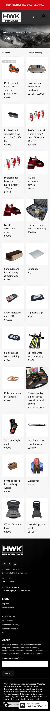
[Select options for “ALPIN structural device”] (30, 170)
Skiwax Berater (8, 616)
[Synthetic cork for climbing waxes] (13, 465)
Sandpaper (33, 268)
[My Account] (33, 17)
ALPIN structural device (33, 181)
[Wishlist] (37, 17)
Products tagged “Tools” (17, 32)
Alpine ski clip (35, 312)
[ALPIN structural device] (37, 162)
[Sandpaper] (37, 254)
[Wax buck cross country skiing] (37, 425)
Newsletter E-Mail (10, 658)
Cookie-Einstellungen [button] (13, 704)
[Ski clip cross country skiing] (13, 337)
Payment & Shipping (10, 624)
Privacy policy (8, 607)
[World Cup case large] (13, 509)
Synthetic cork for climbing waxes (12, 484)
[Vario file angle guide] (13, 425)
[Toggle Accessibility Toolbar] (6, 705)
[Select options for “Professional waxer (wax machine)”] (30, 75)
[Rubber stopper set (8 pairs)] (13, 378)
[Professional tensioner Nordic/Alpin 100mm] (13, 162)
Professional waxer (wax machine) (34, 86)
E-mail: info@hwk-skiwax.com (15, 572)
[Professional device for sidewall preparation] (13, 68)
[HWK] (11, 17)
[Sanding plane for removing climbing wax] (13, 254)
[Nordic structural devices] (13, 210)
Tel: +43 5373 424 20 (11, 569)
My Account (7, 620)
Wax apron (33, 480)
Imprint (5, 603)
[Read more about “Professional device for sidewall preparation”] (6, 75)
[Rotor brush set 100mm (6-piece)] (37, 210)
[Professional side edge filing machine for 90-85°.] (13, 115)
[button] (6, 122)
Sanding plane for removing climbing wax (11, 272)
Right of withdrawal (10, 628)
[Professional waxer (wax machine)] (37, 68)
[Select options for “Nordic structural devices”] (6, 217)
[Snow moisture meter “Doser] (13, 297)
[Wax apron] (37, 465)
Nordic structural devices (9, 228)
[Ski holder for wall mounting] (37, 337)
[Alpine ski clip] (37, 297)
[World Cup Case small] (37, 509)
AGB (4, 632)
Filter (7, 52)
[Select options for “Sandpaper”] (30, 261)
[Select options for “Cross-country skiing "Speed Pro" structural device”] (30, 385)
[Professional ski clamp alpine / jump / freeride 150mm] (37, 115)
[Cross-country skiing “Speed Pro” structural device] (37, 378)
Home (4, 32)
